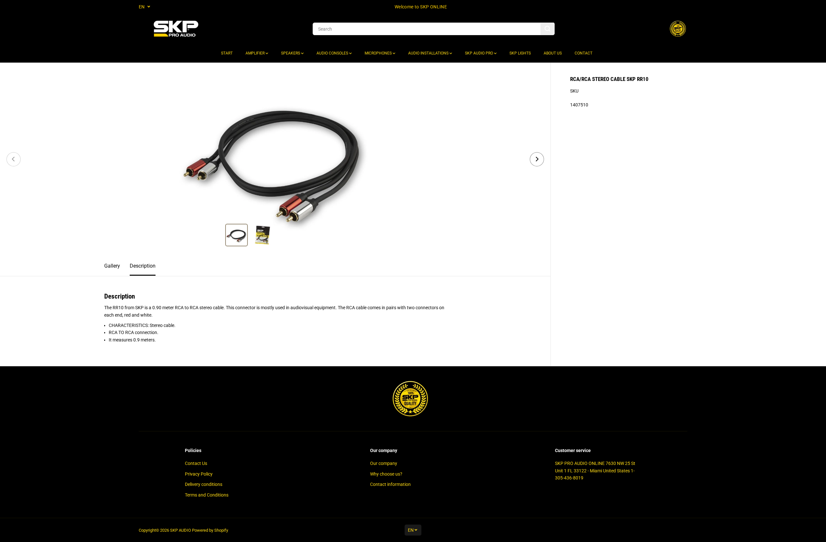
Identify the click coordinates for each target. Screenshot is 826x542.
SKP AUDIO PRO (479, 53)
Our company (383, 463)
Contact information (390, 484)
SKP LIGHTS (520, 53)
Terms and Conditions (206, 495)
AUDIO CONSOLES (333, 53)
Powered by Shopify (210, 530)
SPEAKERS (291, 53)
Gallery (112, 266)
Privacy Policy (199, 474)
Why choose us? (386, 474)
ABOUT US (553, 53)
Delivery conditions (203, 484)
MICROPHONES (379, 53)
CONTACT (583, 53)
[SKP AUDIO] (175, 29)
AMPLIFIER (256, 53)
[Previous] (13, 159)
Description (143, 266)
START (227, 53)
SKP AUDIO (180, 530)
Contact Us (196, 463)
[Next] (537, 159)
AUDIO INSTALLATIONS (428, 53)
